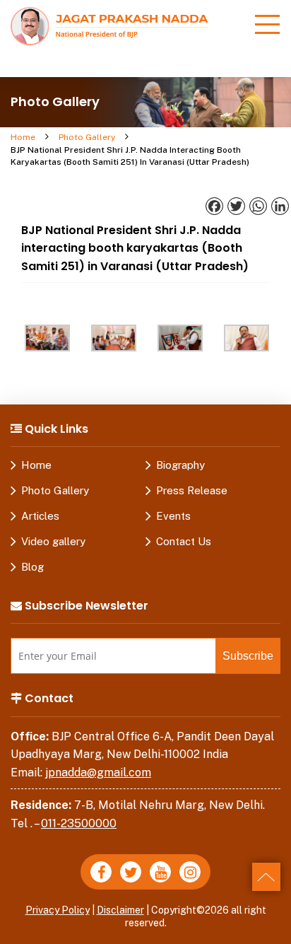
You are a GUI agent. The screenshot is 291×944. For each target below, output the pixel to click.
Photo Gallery (87, 137)
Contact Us (183, 541)
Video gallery (53, 541)
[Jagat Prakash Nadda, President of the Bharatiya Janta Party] (109, 25)
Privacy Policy (57, 910)
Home (23, 137)
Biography (180, 465)
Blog (32, 567)
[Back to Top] (266, 877)
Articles (40, 516)
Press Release (191, 490)
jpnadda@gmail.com (98, 772)
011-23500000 (79, 823)
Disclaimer (120, 910)
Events (173, 516)
